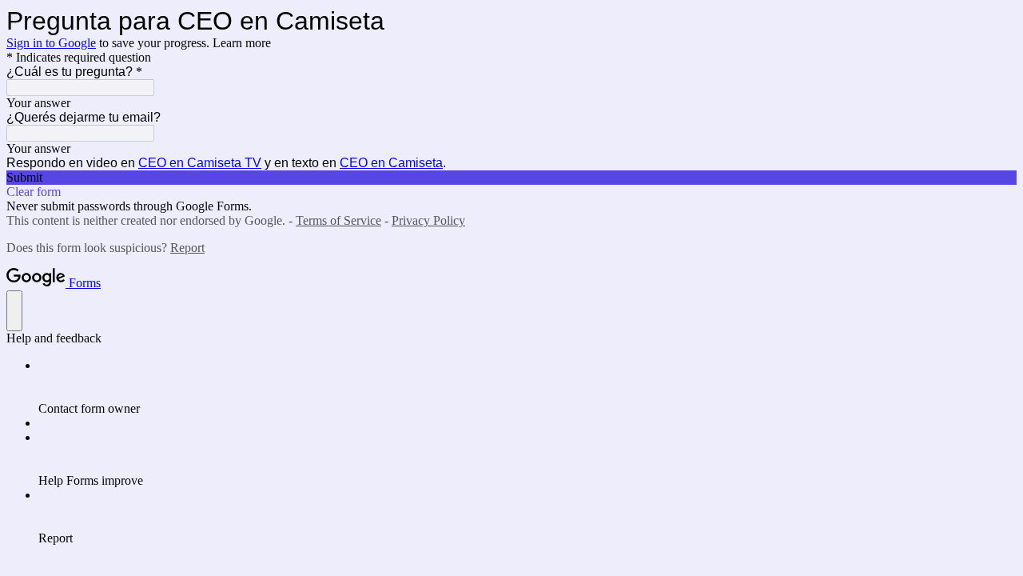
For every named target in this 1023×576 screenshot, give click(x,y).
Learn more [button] (242, 43)
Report (187, 247)
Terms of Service (338, 220)
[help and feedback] (14, 310)
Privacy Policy (428, 220)
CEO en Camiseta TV (199, 163)
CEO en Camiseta (391, 163)
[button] (511, 177)
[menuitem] (527, 387)
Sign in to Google (51, 43)
